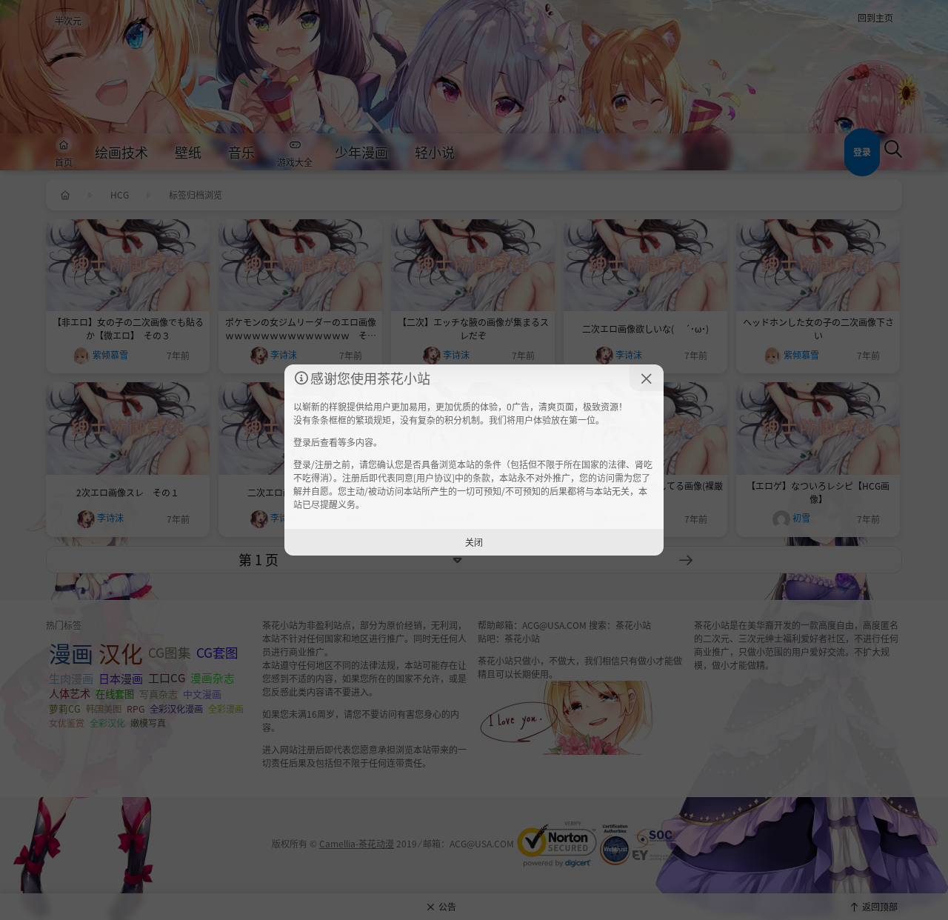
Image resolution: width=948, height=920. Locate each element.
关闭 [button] (474, 542)
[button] (647, 377)
